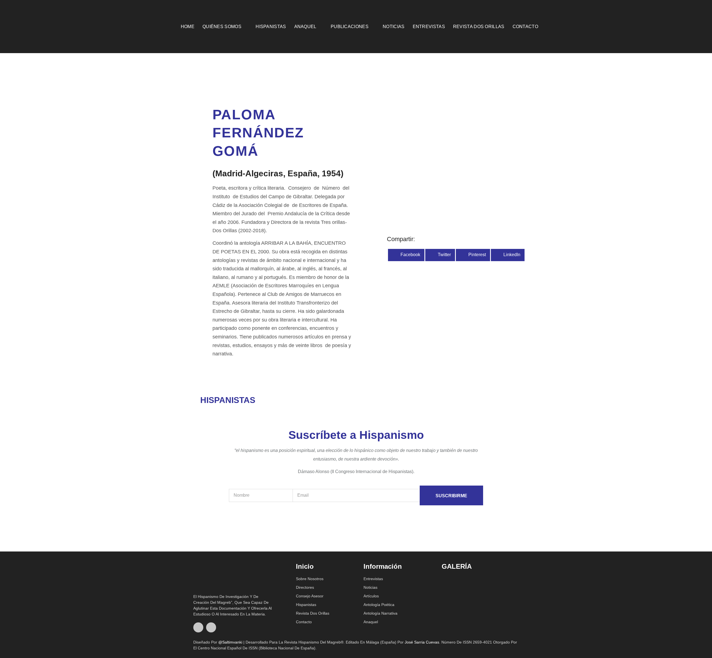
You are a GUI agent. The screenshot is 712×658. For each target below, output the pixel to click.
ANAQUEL (305, 26)
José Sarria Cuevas (422, 642)
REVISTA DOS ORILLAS (479, 26)
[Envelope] (691, 26)
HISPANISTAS (271, 26)
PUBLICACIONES (350, 26)
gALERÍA (457, 566)
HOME (187, 26)
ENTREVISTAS (429, 26)
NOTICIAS (393, 26)
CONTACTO (525, 26)
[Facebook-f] (682, 26)
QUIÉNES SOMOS (221, 26)
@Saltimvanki (230, 642)
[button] (406, 255)
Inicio (305, 566)
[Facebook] (198, 627)
